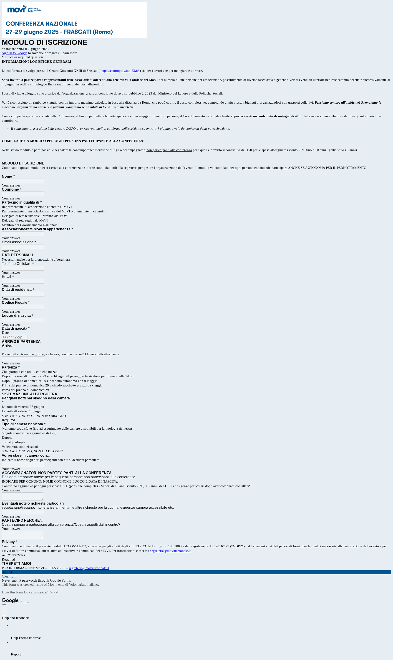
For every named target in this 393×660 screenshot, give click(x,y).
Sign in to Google (14, 53)
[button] (196, 572)
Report (53, 592)
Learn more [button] (68, 53)
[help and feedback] (4, 610)
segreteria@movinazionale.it (170, 551)
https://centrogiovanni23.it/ (120, 70)
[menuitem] (201, 632)
